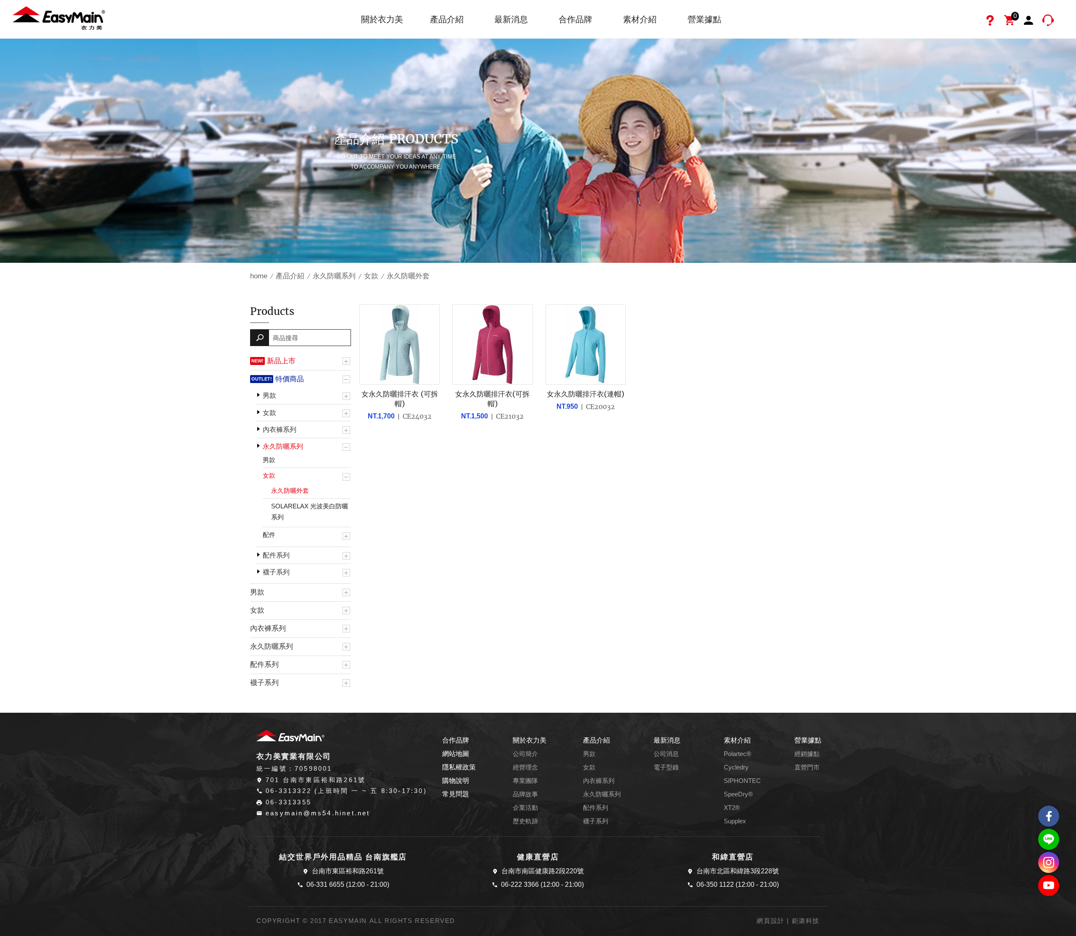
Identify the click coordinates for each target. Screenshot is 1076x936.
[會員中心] (1029, 21)
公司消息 (666, 754)
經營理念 (525, 767)
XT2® (732, 807)
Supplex (735, 821)
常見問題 (455, 794)
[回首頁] (59, 17)
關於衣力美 (382, 19)
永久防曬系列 (334, 276)
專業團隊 (525, 780)
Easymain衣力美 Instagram (1048, 862)
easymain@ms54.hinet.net (318, 813)
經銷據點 (807, 754)
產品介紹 (447, 19)
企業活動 (525, 807)
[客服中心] (1049, 21)
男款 (269, 395)
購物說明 (455, 780)
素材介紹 (640, 19)
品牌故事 (525, 794)
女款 (371, 276)
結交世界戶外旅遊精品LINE (1048, 839)
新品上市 (281, 360)
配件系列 (276, 555)
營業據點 (704, 19)
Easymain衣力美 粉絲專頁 (1048, 816)
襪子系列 (276, 572)
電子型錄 (666, 767)
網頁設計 (770, 920)
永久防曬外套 (290, 490)
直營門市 (807, 767)
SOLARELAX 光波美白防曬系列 (309, 511)
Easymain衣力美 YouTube (1048, 885)
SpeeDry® (738, 794)
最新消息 (511, 19)
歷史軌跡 (525, 821)
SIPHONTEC (742, 780)
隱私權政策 (459, 767)
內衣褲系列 (279, 430)
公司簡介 (525, 754)
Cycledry (736, 767)
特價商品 (289, 378)
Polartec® (737, 754)
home (258, 276)
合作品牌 (575, 19)
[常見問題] (991, 21)
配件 (269, 534)
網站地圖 (455, 753)
